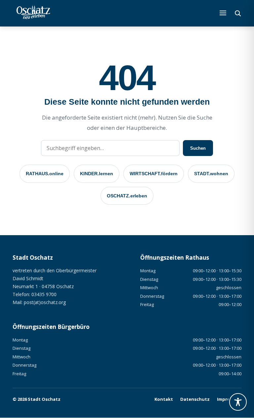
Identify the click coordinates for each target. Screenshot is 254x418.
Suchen (198, 148)
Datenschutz (195, 399)
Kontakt (163, 399)
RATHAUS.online (45, 173)
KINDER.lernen (96, 173)
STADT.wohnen (211, 173)
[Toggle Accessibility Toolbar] (238, 401)
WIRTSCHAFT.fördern (154, 173)
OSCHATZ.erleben (127, 195)
